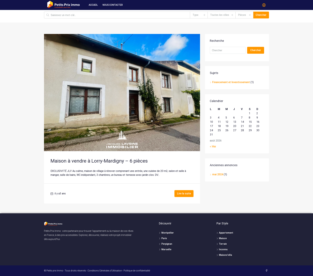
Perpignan (166, 244)
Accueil (93, 5)
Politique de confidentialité (137, 270)
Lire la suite (184, 193)
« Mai (213, 146)
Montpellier (167, 232)
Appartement (226, 232)
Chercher (261, 14)
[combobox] (199, 15)
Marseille (166, 249)
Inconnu (223, 249)
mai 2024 (217, 174)
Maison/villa (225, 255)
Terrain (223, 244)
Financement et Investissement (231, 82)
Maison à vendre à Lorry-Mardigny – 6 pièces (99, 161)
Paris (164, 238)
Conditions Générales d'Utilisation (105, 270)
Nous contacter (113, 5)
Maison (223, 238)
